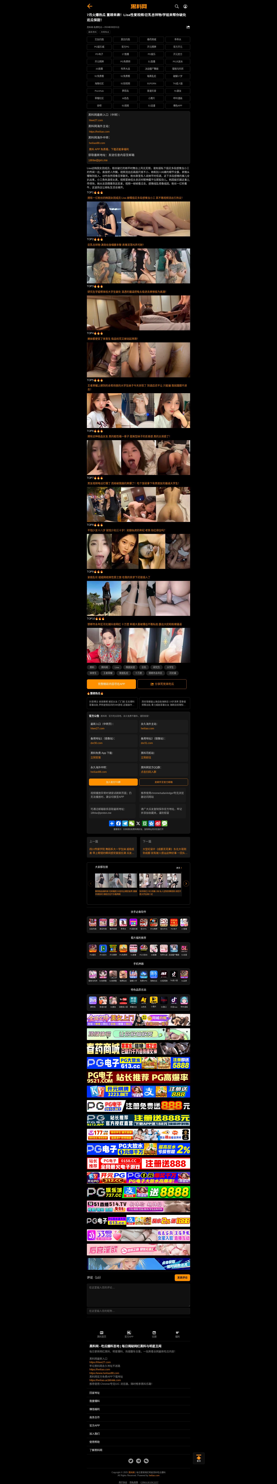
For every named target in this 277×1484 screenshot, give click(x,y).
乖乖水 (177, 39)
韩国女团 (130, 667)
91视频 (125, 105)
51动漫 (151, 105)
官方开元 (177, 47)
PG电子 (99, 54)
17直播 (125, 54)
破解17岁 (177, 76)
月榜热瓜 (105, 32)
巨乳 (144, 667)
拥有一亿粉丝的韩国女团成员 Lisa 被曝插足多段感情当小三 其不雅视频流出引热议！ (136, 198)
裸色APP (177, 105)
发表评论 (182, 1277)
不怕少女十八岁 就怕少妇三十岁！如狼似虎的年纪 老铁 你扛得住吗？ (127, 530)
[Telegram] (125, 823)
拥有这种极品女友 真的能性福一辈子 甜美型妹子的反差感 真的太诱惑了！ (130, 436)
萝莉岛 (125, 91)
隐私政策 (134, 1482)
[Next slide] (186, 883)
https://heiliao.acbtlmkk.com (105, 1380)
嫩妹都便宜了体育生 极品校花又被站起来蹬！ (113, 338)
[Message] (164, 823)
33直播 (99, 68)
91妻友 (177, 91)
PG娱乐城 (99, 47)
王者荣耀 (107, 673)
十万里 (138, 673)
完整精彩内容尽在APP (111, 684)
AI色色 (125, 98)
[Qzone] (151, 823)
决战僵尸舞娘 (151, 68)
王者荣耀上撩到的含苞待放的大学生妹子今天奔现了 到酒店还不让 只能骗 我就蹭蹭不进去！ (137, 387)
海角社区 (99, 83)
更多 (178, 868)
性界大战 (125, 68)
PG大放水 (178, 61)
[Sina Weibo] (158, 823)
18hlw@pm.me (98, 160)
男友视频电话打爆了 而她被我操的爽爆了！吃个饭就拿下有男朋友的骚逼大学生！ (134, 483)
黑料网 (104, 667)
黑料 (92, 667)
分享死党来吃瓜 (164, 684)
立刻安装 (96, 757)
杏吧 (99, 105)
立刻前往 (146, 757)
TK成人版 (178, 83)
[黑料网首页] (138, 6)
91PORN (151, 83)
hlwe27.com (96, 120)
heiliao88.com (97, 143)
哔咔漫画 (177, 98)
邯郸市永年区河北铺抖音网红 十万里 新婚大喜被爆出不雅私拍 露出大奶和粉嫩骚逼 (135, 624)
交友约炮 (99, 39)
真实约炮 (125, 39)
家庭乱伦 (123, 673)
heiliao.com (147, 728)
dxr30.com (96, 743)
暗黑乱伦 (151, 76)
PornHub (99, 91)
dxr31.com (147, 743)
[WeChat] (131, 823)
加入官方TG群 (113, 782)
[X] (138, 823)
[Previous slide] (91, 883)
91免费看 (99, 76)
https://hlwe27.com (100, 1362)
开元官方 (177, 54)
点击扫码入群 (148, 772)
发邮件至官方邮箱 (164, 782)
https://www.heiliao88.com (104, 1373)
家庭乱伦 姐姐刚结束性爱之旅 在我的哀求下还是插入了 (119, 577)
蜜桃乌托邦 (177, 68)
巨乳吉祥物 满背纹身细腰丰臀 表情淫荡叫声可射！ (116, 244)
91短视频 (125, 83)
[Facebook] (118, 823)
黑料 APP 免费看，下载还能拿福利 (109, 149)
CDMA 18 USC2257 (149, 1482)
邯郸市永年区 (155, 673)
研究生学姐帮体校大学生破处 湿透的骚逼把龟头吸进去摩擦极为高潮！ (128, 291)
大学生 (170, 667)
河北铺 (172, 673)
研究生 (156, 667)
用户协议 (123, 1482)
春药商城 (151, 39)
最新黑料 (92, 32)
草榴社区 (99, 98)
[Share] (112, 823)
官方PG (125, 47)
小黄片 (151, 98)
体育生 (93, 673)
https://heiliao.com (99, 131)
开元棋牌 (151, 47)
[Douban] (145, 823)
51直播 (151, 61)
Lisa (117, 667)
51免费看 (125, 76)
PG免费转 (125, 61)
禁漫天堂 (151, 91)
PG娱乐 (151, 54)
